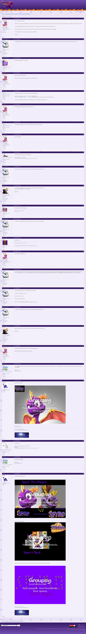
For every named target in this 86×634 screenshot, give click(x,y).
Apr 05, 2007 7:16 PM (17, 205)
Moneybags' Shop (9, 14)
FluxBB (83, 626)
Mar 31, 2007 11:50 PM (17, 122)
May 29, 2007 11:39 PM (17, 269)
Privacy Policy (83, 630)
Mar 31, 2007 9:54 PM (17, 104)
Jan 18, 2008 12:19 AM (17, 380)
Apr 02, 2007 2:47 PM (17, 166)
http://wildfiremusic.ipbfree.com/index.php (20, 157)
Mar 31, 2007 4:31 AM (17, 39)
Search (11, 9)
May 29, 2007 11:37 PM (17, 251)
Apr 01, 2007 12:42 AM (17, 134)
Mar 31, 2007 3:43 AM (17, 18)
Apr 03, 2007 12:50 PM (17, 185)
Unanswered (82, 11)
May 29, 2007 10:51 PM (17, 237)
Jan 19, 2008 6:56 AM (17, 473)
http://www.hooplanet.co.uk (18, 463)
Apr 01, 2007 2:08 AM (17, 152)
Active (79, 11)
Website (4, 32)
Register (15, 9)
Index (3, 9)
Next (10, 16)
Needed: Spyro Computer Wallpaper (22, 14)
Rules (7, 9)
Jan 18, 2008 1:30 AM (17, 440)
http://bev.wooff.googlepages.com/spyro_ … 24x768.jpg (23, 96)
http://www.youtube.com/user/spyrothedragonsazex (21, 607)
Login (20, 9)
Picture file (25, 293)
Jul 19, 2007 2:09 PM (17, 288)
